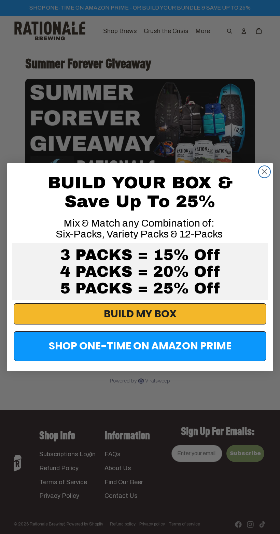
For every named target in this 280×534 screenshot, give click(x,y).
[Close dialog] (264, 172)
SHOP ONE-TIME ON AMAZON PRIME (140, 345)
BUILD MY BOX (140, 313)
